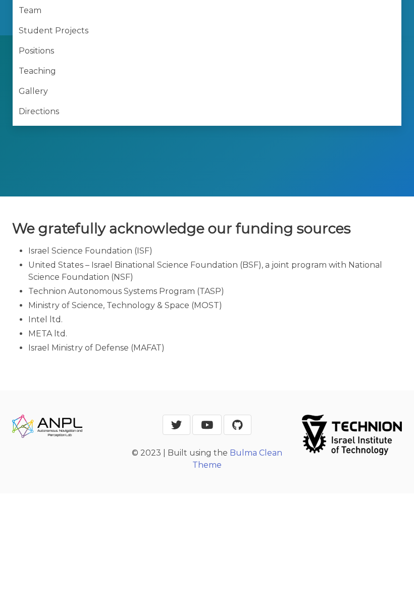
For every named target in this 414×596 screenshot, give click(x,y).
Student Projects (53, 30)
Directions (39, 111)
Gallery (33, 91)
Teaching (37, 71)
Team (30, 10)
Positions (36, 51)
